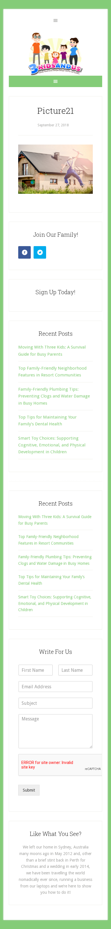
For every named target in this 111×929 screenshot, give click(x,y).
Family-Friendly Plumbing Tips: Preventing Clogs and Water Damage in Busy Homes (54, 396)
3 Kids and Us (55, 53)
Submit (29, 790)
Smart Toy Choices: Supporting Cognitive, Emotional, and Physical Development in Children (51, 445)
